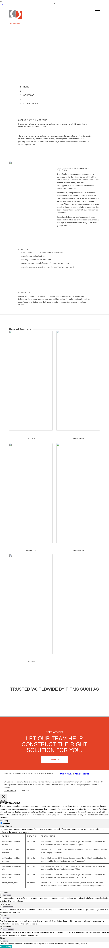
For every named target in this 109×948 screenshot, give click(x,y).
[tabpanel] (54, 858)
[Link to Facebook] (99, 774)
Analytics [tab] (3, 915)
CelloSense (31, 661)
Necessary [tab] (4, 820)
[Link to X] (95, 774)
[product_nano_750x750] (78, 381)
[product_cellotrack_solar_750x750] (78, 493)
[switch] (1, 895)
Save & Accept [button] (6, 946)
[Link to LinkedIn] (103, 774)
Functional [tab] (4, 892)
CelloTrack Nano (78, 438)
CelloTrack (31, 438)
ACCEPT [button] (25, 790)
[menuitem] (96, 15)
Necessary (7, 823)
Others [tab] (2, 938)
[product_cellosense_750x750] (31, 604)
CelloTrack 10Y (31, 550)
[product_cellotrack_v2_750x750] (31, 381)
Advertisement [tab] (5, 926)
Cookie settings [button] (10, 790)
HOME (26, 86)
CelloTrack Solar (78, 550)
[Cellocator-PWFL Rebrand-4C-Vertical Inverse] (15, 16)
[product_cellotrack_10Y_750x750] (31, 493)
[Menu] (96, 15)
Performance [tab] (5, 904)
